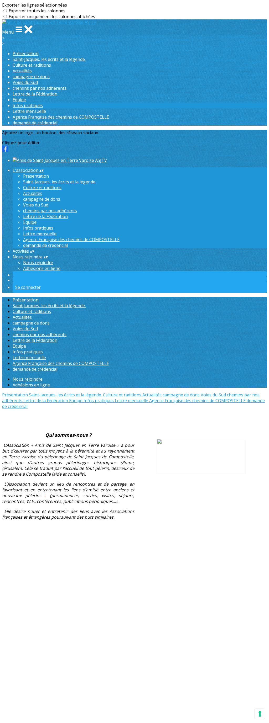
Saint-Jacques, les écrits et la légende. (49, 59)
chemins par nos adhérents (39, 88)
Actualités (22, 71)
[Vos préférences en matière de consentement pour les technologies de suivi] (260, 714)
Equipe (19, 100)
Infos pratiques (28, 105)
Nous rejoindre (38, 262)
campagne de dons (31, 76)
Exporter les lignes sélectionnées (34, 5)
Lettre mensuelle (29, 111)
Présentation (25, 53)
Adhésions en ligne (41, 268)
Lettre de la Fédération (35, 94)
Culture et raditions (32, 65)
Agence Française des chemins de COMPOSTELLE (61, 117)
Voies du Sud (25, 82)
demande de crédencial (35, 123)
